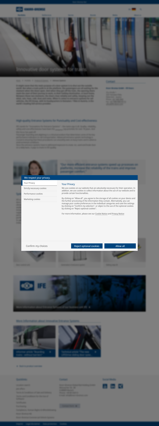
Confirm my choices (36, 246)
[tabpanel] (99, 199)
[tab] (39, 183)
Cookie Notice (101, 213)
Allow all (120, 246)
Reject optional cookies (86, 246)
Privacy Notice (118, 213)
